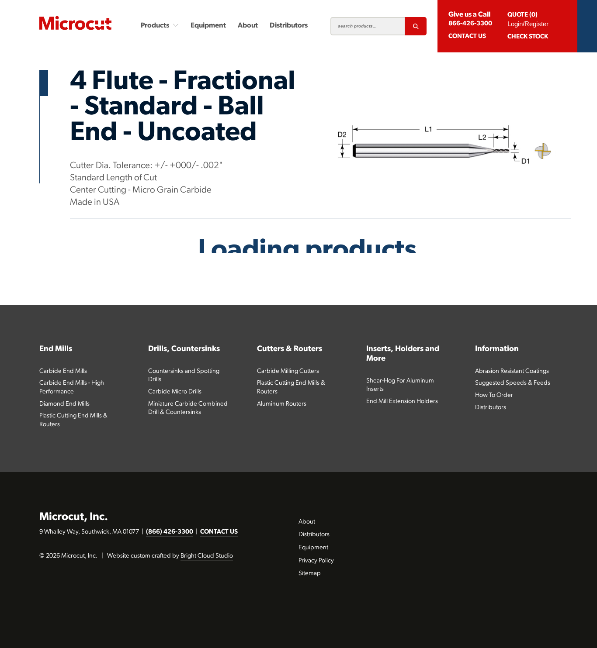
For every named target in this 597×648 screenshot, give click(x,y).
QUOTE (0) (522, 15)
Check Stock (527, 37)
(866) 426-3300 (169, 532)
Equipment (208, 25)
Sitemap (309, 573)
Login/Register (527, 24)
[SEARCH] (416, 26)
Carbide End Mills (63, 371)
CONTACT (467, 36)
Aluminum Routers (281, 404)
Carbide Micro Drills (174, 392)
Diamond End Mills (64, 404)
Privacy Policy (316, 561)
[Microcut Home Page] (75, 23)
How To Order (494, 395)
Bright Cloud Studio (206, 556)
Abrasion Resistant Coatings (512, 371)
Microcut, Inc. (73, 517)
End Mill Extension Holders (402, 401)
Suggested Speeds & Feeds (512, 383)
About (248, 25)
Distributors (289, 25)
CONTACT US (219, 532)
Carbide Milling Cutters (288, 371)
